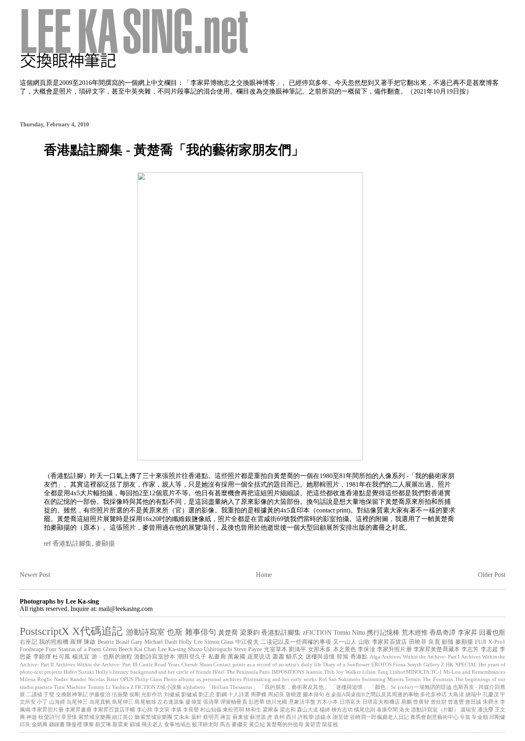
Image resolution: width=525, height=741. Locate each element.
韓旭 (343, 656)
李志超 (489, 649)
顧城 (135, 724)
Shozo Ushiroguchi (210, 649)
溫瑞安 (468, 710)
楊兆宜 (81, 656)
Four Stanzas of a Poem (73, 649)
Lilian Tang (375, 672)
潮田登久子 (192, 656)
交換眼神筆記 (72, 695)
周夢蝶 (259, 695)
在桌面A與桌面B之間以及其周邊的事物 (371, 695)
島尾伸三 (122, 702)
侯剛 (134, 695)
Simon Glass (218, 641)
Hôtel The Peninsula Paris (241, 672)
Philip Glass (148, 679)
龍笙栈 (330, 724)
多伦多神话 (433, 695)
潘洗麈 (485, 710)
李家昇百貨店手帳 (114, 710)
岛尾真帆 (100, 702)
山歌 (364, 641)
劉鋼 (221, 695)
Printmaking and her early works (280, 679)
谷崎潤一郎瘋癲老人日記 (379, 717)
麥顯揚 (105, 543)
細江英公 (122, 717)
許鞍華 (306, 717)
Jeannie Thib (320, 672)
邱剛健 (497, 717)
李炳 (176, 710)
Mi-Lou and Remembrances (474, 672)
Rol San (328, 679)
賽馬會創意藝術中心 (434, 717)
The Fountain (437, 679)
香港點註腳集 (72, 543)
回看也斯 (492, 632)
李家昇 (467, 632)
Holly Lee (190, 641)
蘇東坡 (241, 717)
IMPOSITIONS (288, 672)
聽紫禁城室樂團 (153, 717)
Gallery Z (434, 665)
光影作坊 (151, 695)
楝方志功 (342, 710)
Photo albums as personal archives (203, 679)
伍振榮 (120, 695)
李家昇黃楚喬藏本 (436, 649)
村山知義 (210, 710)
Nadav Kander (70, 679)
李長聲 (191, 710)
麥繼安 (240, 724)
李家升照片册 (394, 649)
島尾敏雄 (145, 702)
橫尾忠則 (364, 710)
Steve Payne (248, 649)
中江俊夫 (247, 641)
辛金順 (480, 717)
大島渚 (456, 695)
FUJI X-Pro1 (490, 641)
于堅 (48, 695)
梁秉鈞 (250, 632)
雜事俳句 (200, 632)
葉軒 (196, 717)
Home (264, 574)
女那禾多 (319, 649)
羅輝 (76, 641)
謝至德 (341, 717)
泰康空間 (387, 710)
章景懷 (69, 717)
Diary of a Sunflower (346, 665)
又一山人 (344, 641)
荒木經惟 (415, 632)
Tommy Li (99, 687)
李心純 (145, 710)
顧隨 (448, 641)
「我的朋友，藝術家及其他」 (294, 687)
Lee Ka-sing (172, 649)
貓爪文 (295, 656)
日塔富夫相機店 (381, 702)
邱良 (25, 724)
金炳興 (40, 724)
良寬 (434, 641)
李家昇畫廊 (78, 710)
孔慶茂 (491, 695)
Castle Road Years (159, 665)
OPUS (126, 679)
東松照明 (233, 710)
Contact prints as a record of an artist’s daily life (267, 665)
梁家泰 (270, 710)
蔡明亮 (211, 717)
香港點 (359, 656)
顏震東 (120, 724)
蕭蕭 (278, 656)
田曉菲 (418, 641)
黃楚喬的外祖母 (285, 724)
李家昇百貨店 (389, 641)
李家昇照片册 (48, 710)
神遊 (31, 717)
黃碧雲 (313, 724)
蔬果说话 (259, 656)
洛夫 (404, 710)
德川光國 (276, 702)
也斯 (175, 632)
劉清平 (297, 649)
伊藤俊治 (99, 695)
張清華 (211, 702)
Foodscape (32, 649)
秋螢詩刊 (48, 717)
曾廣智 (421, 702)
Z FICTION (142, 687)
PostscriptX (44, 631)
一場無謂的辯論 (433, 687)
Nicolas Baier (103, 679)
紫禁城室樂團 (94, 717)
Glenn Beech (117, 649)
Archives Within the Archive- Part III (96, 665)
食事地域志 (177, 724)
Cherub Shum (196, 665)
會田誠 (473, 702)
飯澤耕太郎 (205, 724)
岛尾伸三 (77, 702)
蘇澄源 (258, 717)
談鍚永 (323, 717)
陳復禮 (74, 724)
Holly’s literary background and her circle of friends (153, 672)
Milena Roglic (36, 679)
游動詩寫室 (145, 632)
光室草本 (275, 649)
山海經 (57, 702)
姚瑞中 (474, 695)
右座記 (28, 641)
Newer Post (35, 574)
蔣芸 (225, 717)
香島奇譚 (442, 632)
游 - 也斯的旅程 (111, 656)
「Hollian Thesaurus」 (232, 687)
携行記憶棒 (383, 632)
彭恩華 (257, 702)
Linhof (397, 672)
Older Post (491, 574)
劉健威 (189, 695)
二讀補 (34, 695)
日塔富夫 (350, 702)
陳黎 (88, 724)
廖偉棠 (193, 702)
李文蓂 (162, 710)
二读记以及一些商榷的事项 (295, 641)
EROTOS (381, 665)
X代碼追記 (97, 631)
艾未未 (181, 717)
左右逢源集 (171, 702)
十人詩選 (238, 695)
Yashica (120, 687)
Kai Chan (145, 649)
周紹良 (276, 695)
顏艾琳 (103, 724)
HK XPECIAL (461, 665)
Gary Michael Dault (154, 641)
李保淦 (366, 649)
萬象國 (236, 656)
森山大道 (307, 710)
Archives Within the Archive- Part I (420, 657)
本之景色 (344, 649)
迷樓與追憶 (320, 656)
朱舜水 (491, 702)
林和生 (253, 710)
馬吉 (225, 724)
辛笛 (465, 717)
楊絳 (325, 710)
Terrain (413, 679)
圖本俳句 (313, 695)
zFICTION (317, 632)
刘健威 (172, 695)
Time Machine (70, 687)
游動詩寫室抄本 (154, 656)
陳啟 (90, 641)
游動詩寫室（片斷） (435, 710)
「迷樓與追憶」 (349, 687)
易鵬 (406, 702)
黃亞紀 (257, 724)
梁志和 (288, 710)
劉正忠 (207, 695)
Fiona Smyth (407, 665)
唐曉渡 (293, 695)
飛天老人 (152, 724)
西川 (291, 717)
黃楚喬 (228, 632)
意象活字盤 (302, 702)
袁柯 (279, 717)
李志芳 (470, 649)
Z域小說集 (169, 687)
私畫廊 (217, 656)
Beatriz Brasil (113, 641)
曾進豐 (456, 702)
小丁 (42, 702)
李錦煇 (42, 656)
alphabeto (194, 687)
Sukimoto (349, 679)
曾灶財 (439, 702)
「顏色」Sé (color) (391, 687)
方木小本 (327, 702)
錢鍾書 (57, 724)
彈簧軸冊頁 (233, 702)
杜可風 (61, 656)
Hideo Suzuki (79, 672)
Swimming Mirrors (383, 679)
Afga (375, 657)
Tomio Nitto (349, 632)
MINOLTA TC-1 (424, 672)
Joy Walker (348, 672)
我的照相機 (53, 641)
